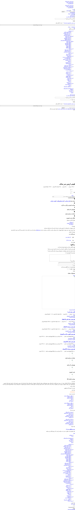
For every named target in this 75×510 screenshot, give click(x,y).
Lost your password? (71, 509)
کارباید (69, 81)
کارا (67, 240)
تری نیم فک (68, 73)
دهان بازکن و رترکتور (67, 59)
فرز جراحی (68, 82)
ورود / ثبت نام (70, 500)
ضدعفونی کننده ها (67, 86)
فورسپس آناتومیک (67, 38)
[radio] (70, 190)
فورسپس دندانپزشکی (69, 416)
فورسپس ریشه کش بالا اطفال (68, 319)
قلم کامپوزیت (68, 69)
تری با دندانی (68, 71)
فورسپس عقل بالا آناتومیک (69, 341)
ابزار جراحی (64, 108)
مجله (72, 406)
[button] (71, 332)
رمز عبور (73, 99)
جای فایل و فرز (68, 84)
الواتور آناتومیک (68, 44)
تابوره (70, 85)
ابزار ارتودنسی (68, 62)
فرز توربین (69, 79)
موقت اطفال (68, 76)
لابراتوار (69, 61)
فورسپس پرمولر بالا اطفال (69, 326)
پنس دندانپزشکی (68, 50)
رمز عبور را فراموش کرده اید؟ (69, 22)
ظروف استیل (68, 63)
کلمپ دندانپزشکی (67, 65)
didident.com (38, 230)
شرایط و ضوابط (70, 397)
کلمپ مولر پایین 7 (71, 312)
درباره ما (71, 400)
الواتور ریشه (68, 45)
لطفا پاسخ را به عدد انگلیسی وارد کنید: (68, 267)
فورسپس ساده (68, 37)
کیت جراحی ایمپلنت (67, 33)
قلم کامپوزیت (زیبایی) (67, 57)
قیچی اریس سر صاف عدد (69, 196)
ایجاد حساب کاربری (69, 16)
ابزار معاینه (71, 417)
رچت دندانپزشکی (67, 34)
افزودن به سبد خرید (72, 197)
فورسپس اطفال (68, 39)
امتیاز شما (73, 252)
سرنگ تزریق (68, 467)
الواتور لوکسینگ (68, 43)
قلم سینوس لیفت (67, 445)
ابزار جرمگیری (68, 60)
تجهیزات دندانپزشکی (69, 412)
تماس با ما (71, 401)
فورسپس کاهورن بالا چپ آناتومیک (67, 334)
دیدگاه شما (72, 261)
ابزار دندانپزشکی (70, 108)
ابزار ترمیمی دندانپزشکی (68, 413)
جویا (70, 240)
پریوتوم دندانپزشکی (67, 35)
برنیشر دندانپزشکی (67, 68)
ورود (74, 20)
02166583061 (72, 12)
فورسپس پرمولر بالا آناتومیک (69, 349)
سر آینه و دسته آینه (67, 51)
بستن (74, 433)
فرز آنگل (69, 80)
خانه (74, 108)
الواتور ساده (68, 42)
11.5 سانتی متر (68, 237)
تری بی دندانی (68, 72)
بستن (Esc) (73, 503)
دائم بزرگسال (68, 77)
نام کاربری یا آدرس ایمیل (70, 18)
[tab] (36, 222)
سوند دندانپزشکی (67, 49)
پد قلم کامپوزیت (68, 58)
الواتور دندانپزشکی (69, 415)
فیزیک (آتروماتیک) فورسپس (66, 40)
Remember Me (71, 507)
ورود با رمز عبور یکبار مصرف (37, 105)
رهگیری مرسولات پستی (68, 395)
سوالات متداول (70, 396)
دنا (68, 240)
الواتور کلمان (68, 46)
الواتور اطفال (68, 47)
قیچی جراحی (68, 55)
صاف (72, 195)
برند (74, 192)
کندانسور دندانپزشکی (67, 67)
